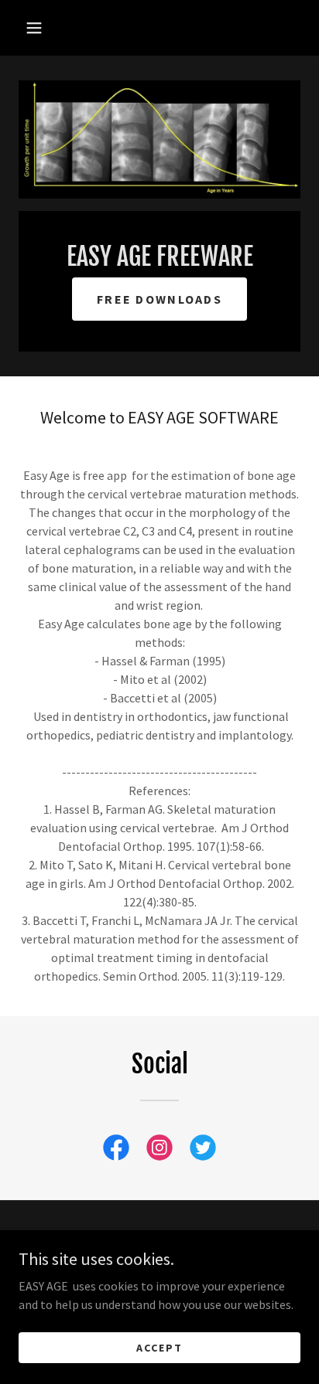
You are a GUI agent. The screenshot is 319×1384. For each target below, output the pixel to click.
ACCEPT (159, 1347)
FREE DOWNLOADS (159, 299)
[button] (34, 27)
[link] (116, 1150)
